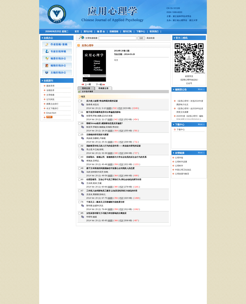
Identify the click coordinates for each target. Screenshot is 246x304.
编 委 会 (101, 31)
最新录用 (50, 86)
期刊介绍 (88, 31)
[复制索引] (82, 105)
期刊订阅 (127, 31)
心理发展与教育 (182, 174)
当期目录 (50, 90)
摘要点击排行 (52, 104)
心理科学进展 (181, 162)
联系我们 (154, 31)
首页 (77, 31)
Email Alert (51, 113)
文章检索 (50, 95)
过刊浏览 (50, 99)
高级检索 (151, 38)
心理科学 (179, 166)
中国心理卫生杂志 (183, 170)
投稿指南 (114, 31)
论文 (116, 60)
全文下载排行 (52, 108)
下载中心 (140, 31)
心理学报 (179, 158)
